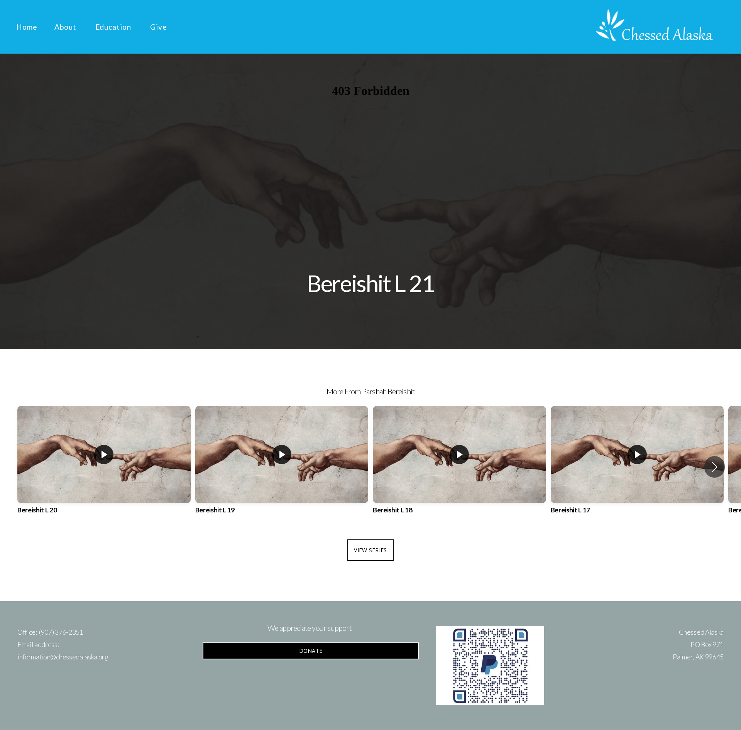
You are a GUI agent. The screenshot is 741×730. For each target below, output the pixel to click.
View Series (370, 550)
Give (158, 26)
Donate (311, 650)
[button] (714, 466)
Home (26, 26)
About (66, 26)
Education (114, 26)
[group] (104, 467)
